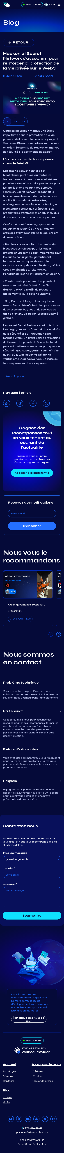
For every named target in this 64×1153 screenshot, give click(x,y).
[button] (53, 4)
